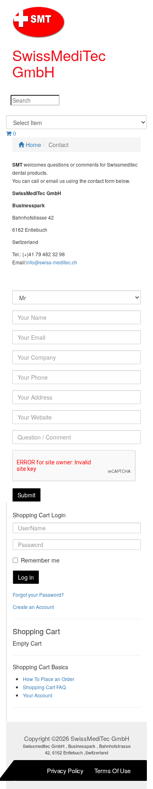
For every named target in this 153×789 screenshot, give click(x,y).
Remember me (40, 560)
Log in (26, 577)
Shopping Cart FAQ (44, 687)
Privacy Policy (65, 770)
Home (32, 145)
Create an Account (33, 606)
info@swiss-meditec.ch (51, 262)
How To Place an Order (48, 678)
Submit (26, 495)
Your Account (37, 695)
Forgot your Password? (38, 594)
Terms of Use (112, 770)
